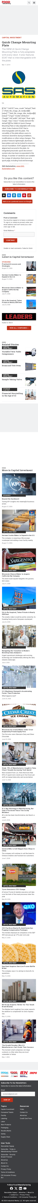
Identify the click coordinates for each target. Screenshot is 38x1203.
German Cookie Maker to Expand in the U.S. (11, 276)
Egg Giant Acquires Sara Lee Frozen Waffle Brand (18, 967)
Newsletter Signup (10, 1192)
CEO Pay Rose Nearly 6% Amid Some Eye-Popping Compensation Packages (17, 929)
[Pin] (24, 195)
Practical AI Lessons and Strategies (11, 265)
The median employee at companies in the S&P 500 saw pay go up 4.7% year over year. (18, 934)
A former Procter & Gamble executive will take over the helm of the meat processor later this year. (18, 894)
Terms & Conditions (10, 1197)
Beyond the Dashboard (10, 499)
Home (5, 647)
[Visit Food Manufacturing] (14, 1073)
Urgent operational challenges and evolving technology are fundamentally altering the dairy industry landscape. (18, 657)
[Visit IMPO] (33, 1073)
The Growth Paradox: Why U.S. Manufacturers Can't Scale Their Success (18, 1046)
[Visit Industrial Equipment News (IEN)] (24, 1073)
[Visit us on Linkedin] (20, 1188)
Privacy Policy (25, 1195)
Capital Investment (12, 38)
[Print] (4, 195)
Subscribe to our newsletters (19, 189)
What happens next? (9, 696)
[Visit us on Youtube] (24, 1188)
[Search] (29, 3)
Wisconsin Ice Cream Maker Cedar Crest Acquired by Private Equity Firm (17, 731)
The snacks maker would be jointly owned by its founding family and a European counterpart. (19, 618)
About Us (31, 1192)
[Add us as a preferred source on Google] (29, 195)
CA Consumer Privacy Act (27, 1197)
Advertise (22, 1192)
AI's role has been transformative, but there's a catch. (18, 816)
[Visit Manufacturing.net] (14, 1076)
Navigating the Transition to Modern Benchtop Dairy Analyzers (16, 652)
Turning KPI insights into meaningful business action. (18, 503)
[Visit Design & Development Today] (4, 1073)
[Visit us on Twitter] (16, 1188)
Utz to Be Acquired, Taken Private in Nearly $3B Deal (12, 301)
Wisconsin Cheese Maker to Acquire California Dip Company (12, 289)
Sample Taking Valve (12, 379)
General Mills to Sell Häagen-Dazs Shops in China (18, 850)
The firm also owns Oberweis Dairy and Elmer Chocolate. (18, 735)
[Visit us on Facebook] (11, 1188)
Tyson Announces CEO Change (13, 889)
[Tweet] (19, 195)
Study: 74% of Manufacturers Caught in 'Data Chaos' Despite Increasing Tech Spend (19, 769)
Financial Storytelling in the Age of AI (12, 394)
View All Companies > (19, 328)
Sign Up (7, 1100)
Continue (10, 240)
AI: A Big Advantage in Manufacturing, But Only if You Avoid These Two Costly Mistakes (17, 810)
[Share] (9, 195)
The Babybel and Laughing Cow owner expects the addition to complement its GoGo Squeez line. (18, 1011)
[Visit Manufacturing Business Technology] (23, 1076)
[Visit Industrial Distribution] (4, 1076)
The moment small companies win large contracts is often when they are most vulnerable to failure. (16, 1052)
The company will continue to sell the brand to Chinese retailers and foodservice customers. (18, 855)
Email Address (9, 230)
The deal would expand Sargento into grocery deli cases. (18, 580)
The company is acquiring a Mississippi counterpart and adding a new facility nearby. (17, 539)
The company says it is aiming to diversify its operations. (18, 972)
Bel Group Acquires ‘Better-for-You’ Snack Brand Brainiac (18, 1006)
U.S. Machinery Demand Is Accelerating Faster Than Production (17, 692)
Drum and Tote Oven (11, 365)
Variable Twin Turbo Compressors (11, 353)
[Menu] (34, 3)
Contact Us (14, 1195)
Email (3, 1090)
